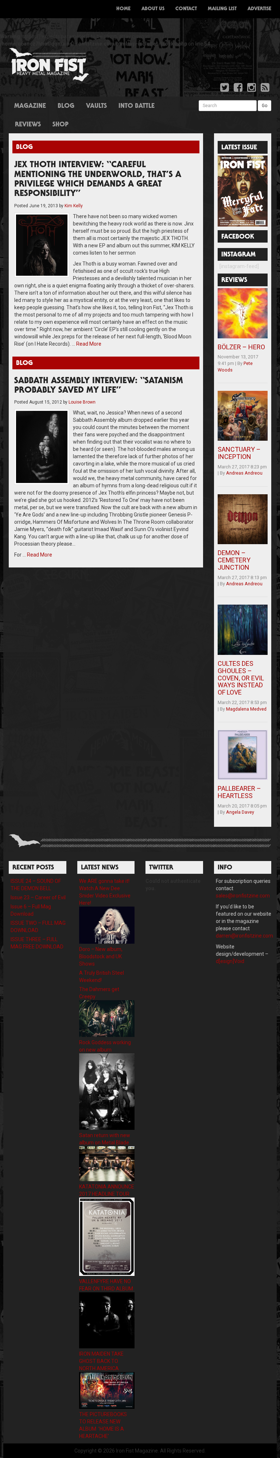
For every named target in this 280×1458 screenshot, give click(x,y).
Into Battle (136, 106)
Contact (186, 9)
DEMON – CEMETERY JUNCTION (234, 560)
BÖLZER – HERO (241, 347)
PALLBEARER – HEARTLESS (239, 792)
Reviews (28, 125)
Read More (88, 344)
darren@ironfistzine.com (244, 936)
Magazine (30, 106)
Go (264, 105)
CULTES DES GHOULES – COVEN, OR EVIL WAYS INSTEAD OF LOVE (241, 678)
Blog (66, 106)
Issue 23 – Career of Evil (38, 897)
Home (123, 9)
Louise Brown (82, 402)
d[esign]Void (230, 961)
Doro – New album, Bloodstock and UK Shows (100, 956)
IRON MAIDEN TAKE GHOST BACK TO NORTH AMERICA (101, 1361)
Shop (60, 125)
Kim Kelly (74, 205)
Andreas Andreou (244, 473)
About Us (152, 9)
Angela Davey (240, 812)
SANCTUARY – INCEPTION (239, 452)
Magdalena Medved (246, 709)
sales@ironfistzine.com (243, 896)
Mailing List (222, 9)
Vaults (96, 106)
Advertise (259, 9)
